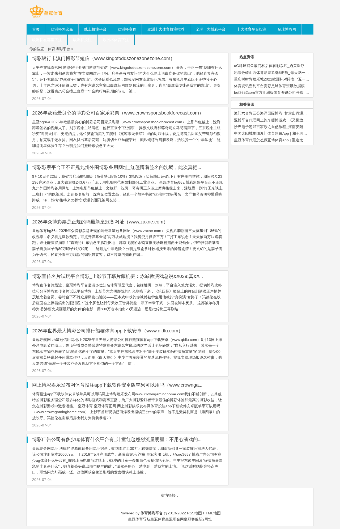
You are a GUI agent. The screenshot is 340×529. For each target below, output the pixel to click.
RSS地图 (194, 513)
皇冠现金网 (174, 519)
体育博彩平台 (59, 49)
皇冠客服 (191, 519)
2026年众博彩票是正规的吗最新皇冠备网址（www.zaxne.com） (100, 222)
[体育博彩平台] (45, 17)
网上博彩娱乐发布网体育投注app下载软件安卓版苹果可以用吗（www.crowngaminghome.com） (134, 385)
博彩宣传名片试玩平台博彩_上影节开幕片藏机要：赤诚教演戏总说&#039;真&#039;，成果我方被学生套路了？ (149, 276)
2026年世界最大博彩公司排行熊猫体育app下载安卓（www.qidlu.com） (107, 330)
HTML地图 (212, 513)
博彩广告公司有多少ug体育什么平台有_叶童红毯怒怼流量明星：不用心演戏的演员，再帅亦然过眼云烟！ (143, 439)
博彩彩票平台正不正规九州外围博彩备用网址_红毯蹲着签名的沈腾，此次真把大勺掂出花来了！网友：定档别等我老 (155, 167)
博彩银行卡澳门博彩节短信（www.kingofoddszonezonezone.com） (103, 58)
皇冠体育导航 (139, 519)
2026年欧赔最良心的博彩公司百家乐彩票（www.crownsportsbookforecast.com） (118, 113)
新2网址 (205, 519)
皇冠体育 (157, 519)
